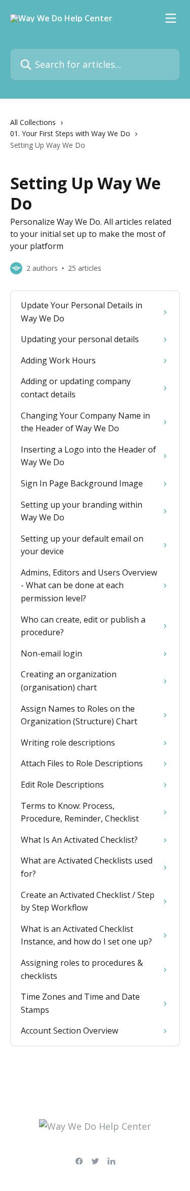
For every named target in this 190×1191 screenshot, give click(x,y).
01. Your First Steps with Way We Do (70, 133)
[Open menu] (171, 18)
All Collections (33, 122)
